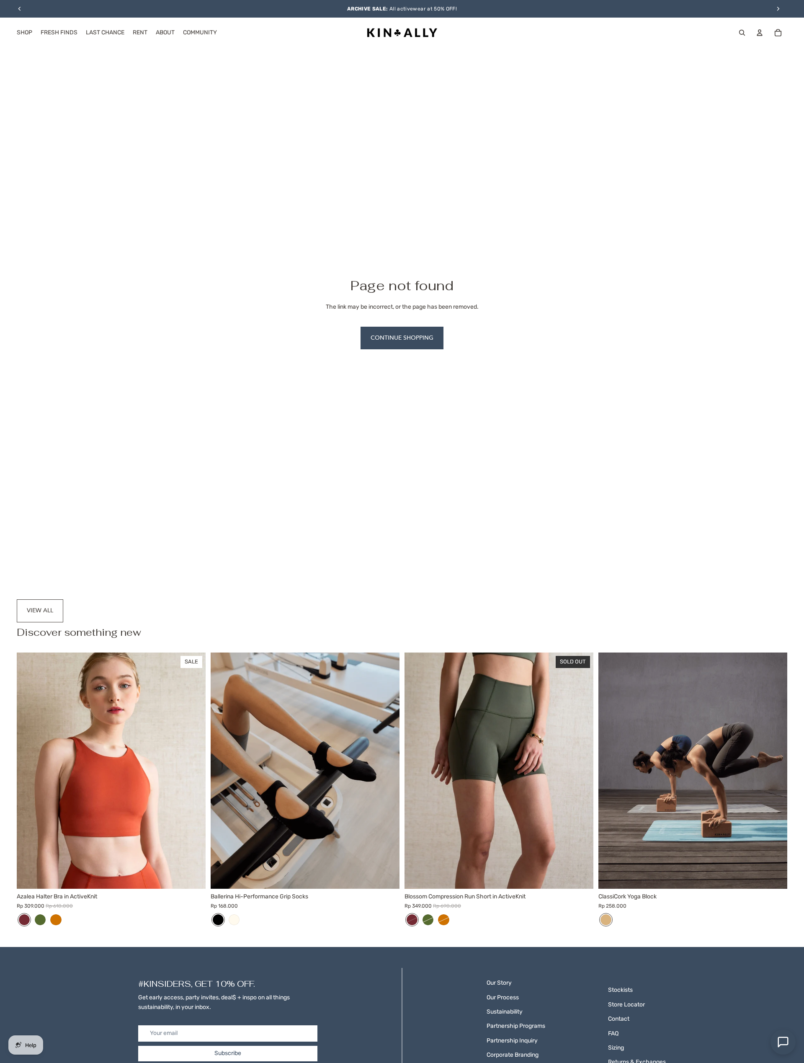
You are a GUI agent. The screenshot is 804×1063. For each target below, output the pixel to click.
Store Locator (626, 1004)
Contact (618, 1018)
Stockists (620, 989)
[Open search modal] (742, 32)
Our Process (503, 997)
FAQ (613, 1033)
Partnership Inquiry (512, 1040)
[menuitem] (24, 32)
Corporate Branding (513, 1054)
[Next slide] (193, 770)
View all (40, 610)
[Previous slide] (29, 770)
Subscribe (227, 1053)
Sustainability (505, 1011)
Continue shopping (402, 337)
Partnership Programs (516, 1025)
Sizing (616, 1047)
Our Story (499, 982)
